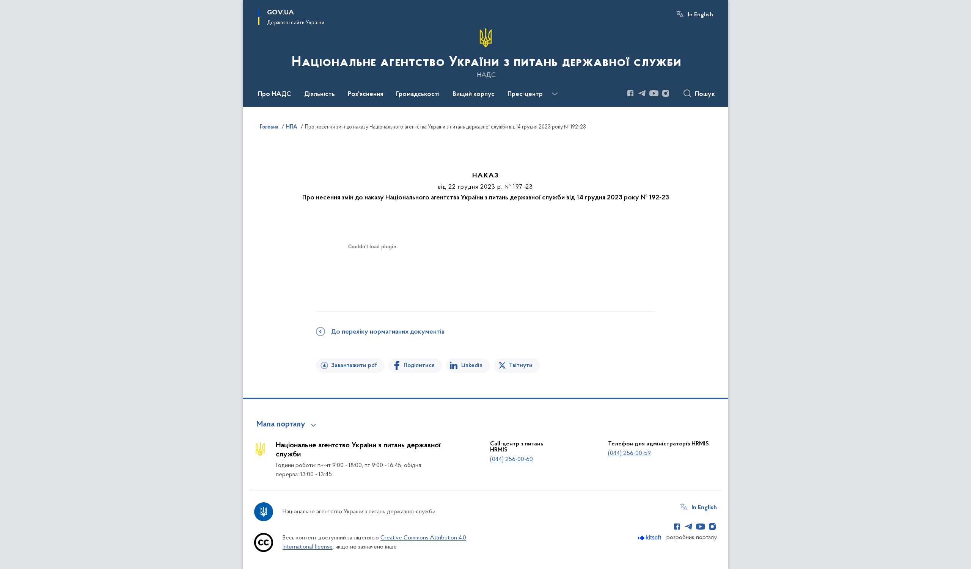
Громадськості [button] (418, 94)
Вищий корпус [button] (474, 94)
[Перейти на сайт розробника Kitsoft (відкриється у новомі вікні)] (650, 538)
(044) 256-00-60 (511, 459)
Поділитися (419, 365)
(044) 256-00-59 (629, 453)
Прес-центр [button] (525, 94)
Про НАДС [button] (274, 94)
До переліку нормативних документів (388, 332)
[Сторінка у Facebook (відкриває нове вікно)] (630, 93)
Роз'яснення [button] (365, 94)
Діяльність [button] (319, 94)
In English (700, 15)
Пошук (705, 94)
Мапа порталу (280, 424)
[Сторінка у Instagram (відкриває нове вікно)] (665, 93)
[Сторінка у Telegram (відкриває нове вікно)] (642, 93)
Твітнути (521, 365)
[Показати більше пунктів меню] (554, 94)
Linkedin (471, 365)
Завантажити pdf (354, 365)
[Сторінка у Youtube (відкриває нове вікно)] (653, 93)
